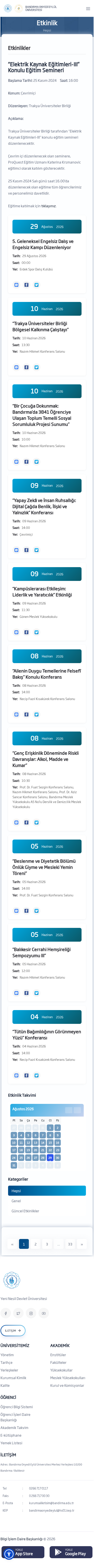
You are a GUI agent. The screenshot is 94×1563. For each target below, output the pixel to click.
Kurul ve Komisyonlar (67, 1385)
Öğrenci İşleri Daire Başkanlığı (15, 1417)
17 (14, 1150)
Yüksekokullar (61, 1370)
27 (35, 1158)
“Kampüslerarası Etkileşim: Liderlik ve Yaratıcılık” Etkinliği (42, 591)
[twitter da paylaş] (36, 285)
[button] (9, 1554)
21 (42, 1150)
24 (14, 1158)
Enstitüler (58, 1354)
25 (21, 1158)
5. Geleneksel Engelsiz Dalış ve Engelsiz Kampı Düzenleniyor (43, 244)
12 (28, 1143)
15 (50, 1143)
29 (50, 1158)
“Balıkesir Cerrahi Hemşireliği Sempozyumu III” (41, 952)
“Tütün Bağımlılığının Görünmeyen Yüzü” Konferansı (46, 1034)
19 (28, 1150)
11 (21, 1143)
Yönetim (7, 1354)
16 (57, 1143)
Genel (16, 1200)
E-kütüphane (10, 1435)
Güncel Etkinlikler (25, 1210)
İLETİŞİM (8, 1454)
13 (35, 1143)
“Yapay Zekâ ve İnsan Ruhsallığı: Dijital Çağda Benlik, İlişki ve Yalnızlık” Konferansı (44, 506)
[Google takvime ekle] (16, 285)
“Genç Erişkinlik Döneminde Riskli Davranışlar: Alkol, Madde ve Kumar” (45, 758)
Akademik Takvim (14, 1427)
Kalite (5, 1385)
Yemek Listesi (11, 1442)
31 (14, 1165)
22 (50, 1150)
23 (57, 1150)
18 (21, 1150)
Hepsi (16, 1190)
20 (35, 1150)
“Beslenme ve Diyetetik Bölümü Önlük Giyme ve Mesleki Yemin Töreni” (44, 866)
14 (42, 1143)
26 (28, 1158)
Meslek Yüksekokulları (67, 1377)
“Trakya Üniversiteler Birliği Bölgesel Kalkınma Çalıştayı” (40, 326)
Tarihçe (6, 1362)
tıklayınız (48, 205)
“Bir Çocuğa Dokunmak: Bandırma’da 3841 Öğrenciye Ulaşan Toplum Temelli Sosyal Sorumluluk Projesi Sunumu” (41, 414)
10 (14, 1143)
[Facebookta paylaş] (26, 285)
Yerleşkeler (9, 1370)
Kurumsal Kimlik (13, 1377)
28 (42, 1158)
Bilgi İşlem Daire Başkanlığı (21, 1538)
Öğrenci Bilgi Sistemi (16, 1406)
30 (57, 1158)
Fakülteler (58, 1362)
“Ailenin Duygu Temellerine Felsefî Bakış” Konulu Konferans (46, 673)
